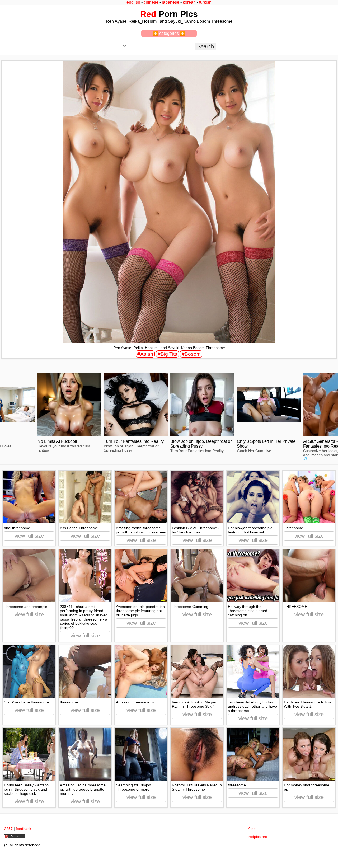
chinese (151, 2)
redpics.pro (257, 836)
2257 (8, 828)
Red (148, 14)
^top (252, 828)
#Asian (145, 354)
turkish (205, 2)
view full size (29, 536)
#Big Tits (167, 354)
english (133, 2)
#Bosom (191, 354)
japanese (170, 2)
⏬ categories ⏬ (169, 33)
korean (189, 2)
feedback (23, 828)
